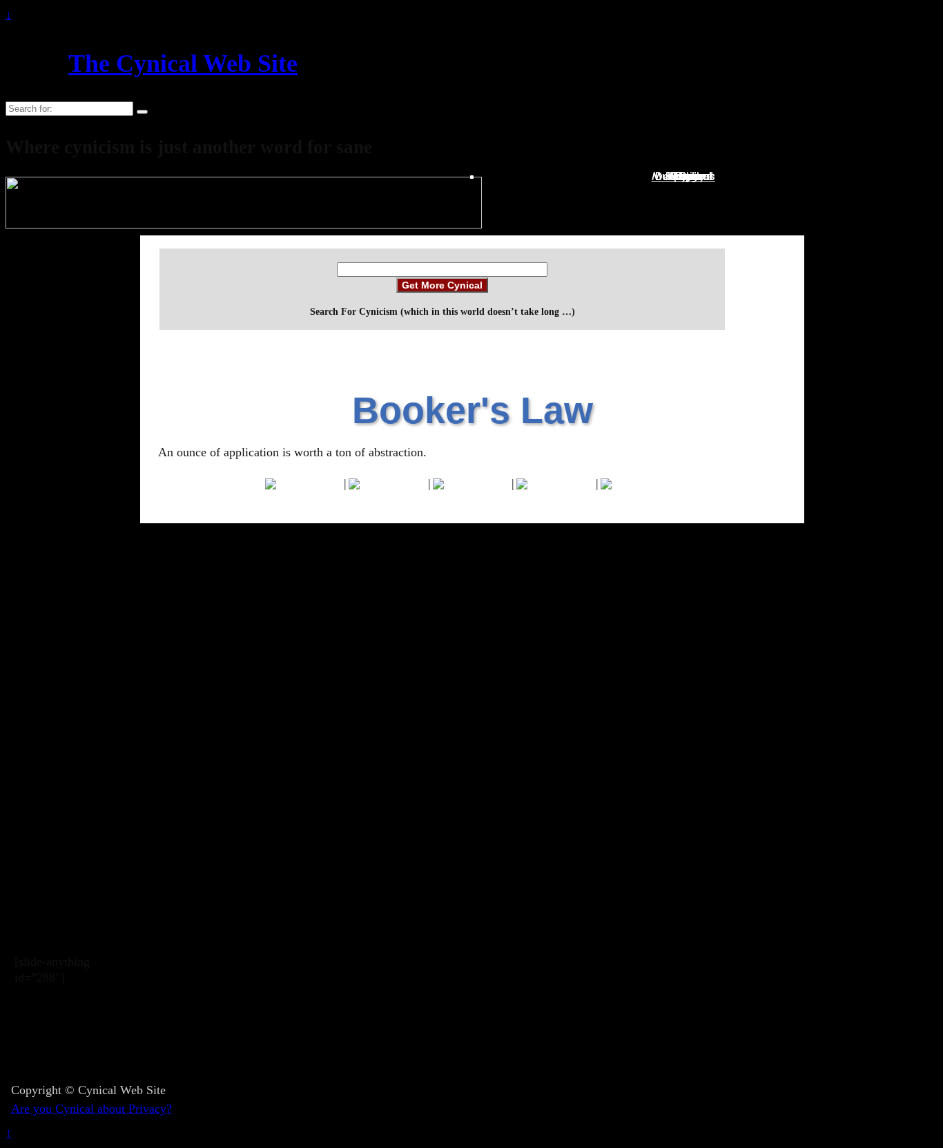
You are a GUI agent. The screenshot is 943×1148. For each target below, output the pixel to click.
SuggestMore (691, 176)
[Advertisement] (459, 1040)
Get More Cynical (442, 285)
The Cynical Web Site (183, 63)
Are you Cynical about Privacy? (91, 1109)
